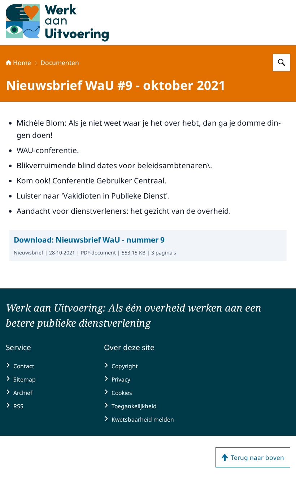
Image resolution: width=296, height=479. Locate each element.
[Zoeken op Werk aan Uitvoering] (281, 62)
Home (22, 62)
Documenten (59, 62)
